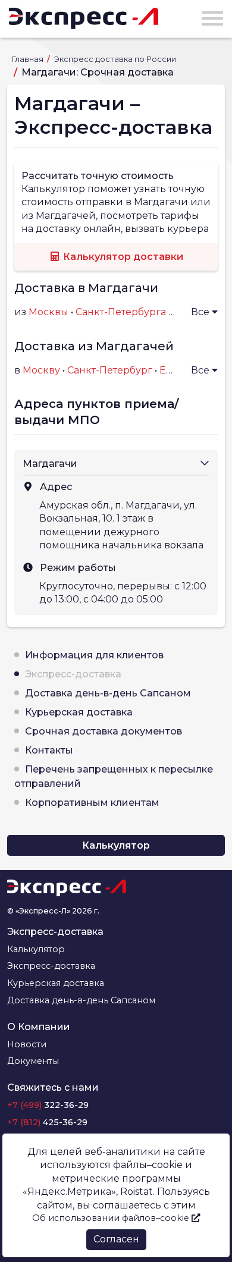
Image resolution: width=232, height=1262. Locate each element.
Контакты (49, 750)
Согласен (116, 1239)
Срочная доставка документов (103, 731)
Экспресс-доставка (73, 674)
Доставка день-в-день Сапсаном (108, 693)
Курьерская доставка (79, 712)
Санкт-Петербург (109, 370)
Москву (41, 370)
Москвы (48, 312)
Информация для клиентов (94, 655)
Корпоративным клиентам (92, 802)
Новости (26, 1044)
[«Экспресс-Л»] (83, 18)
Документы (33, 1061)
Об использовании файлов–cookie (112, 1218)
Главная (28, 59)
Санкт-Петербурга (121, 312)
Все (201, 312)
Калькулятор (116, 845)
